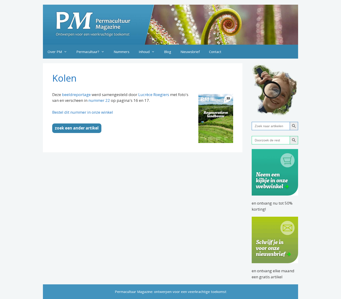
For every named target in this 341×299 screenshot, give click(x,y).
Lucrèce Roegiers (153, 94)
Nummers (121, 51)
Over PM (55, 51)
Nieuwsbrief (190, 51)
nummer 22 (99, 100)
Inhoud (144, 51)
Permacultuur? (87, 51)
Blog (167, 51)
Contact (215, 51)
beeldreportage (76, 94)
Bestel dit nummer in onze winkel (82, 112)
